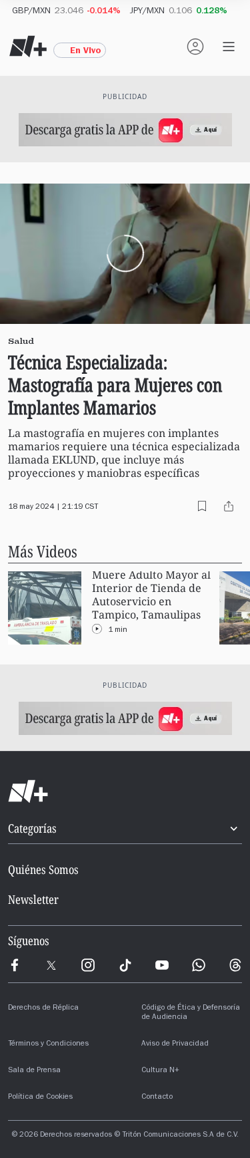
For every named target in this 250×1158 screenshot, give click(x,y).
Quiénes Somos (43, 869)
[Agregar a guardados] (202, 506)
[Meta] (14, 965)
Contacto (157, 1097)
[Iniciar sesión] (195, 46)
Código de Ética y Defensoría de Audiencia (190, 1013)
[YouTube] (162, 965)
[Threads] (235, 965)
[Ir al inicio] (125, 791)
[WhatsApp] (198, 965)
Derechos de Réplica (43, 1008)
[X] (51, 965)
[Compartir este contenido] (228, 506)
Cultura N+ (160, 1071)
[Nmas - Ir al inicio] (28, 46)
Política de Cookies (40, 1097)
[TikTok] (125, 965)
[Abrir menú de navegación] (229, 47)
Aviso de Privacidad (175, 1044)
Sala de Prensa (34, 1071)
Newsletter (33, 899)
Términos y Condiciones (48, 1044)
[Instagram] (88, 965)
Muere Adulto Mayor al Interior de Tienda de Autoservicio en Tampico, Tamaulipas (151, 595)
